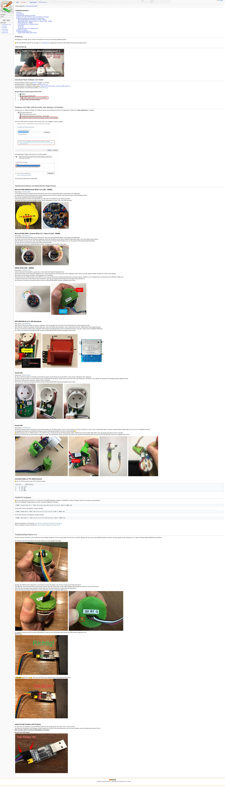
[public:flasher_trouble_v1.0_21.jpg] (95, 611)
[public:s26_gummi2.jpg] (143, 456)
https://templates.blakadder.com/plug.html (48, 525)
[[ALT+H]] (7, 7)
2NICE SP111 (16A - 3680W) (25, 22)
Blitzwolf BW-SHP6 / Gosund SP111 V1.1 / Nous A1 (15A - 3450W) (35, 21)
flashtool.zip (35, 82)
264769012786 (25, 427)
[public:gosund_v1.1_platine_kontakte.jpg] (28, 255)
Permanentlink (5, 30)
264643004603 (25, 323)
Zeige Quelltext (33, 2)
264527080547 (25, 236)
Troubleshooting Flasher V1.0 (23, 31)
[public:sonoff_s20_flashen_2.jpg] (76, 401)
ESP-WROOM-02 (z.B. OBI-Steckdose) (28, 24)
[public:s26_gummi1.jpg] (113, 456)
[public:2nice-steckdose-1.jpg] (33, 299)
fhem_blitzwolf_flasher (32, 6)
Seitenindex (4, 27)
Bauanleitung (45, 42)
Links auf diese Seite (6, 24)
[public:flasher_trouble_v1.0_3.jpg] (41, 698)
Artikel (17, 2)
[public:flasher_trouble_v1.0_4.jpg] (41, 655)
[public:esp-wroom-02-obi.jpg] (28, 350)
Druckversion (5, 29)
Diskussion (23, 2)
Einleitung (18, 12)
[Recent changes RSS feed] (112, 779)
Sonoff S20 (21, 25)
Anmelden (221, 0)
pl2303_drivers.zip (43, 84)
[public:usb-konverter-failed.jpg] (41, 753)
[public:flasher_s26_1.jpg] (41, 456)
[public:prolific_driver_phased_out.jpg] (37, 115)
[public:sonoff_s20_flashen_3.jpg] (25, 401)
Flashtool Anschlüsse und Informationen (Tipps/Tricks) (30, 18)
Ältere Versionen (42, 2)
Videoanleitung (20, 14)
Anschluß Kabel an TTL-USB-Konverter (28, 28)
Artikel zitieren (5, 32)
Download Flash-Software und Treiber (25, 15)
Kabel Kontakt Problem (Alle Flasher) (27, 32)
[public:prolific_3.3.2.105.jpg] (37, 165)
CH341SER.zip (42, 87)
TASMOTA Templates (21, 30)
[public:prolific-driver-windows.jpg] (33, 96)
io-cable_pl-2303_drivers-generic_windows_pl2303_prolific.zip (54, 86)
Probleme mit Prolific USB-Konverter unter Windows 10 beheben (32, 17)
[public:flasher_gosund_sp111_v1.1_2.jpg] (55, 255)
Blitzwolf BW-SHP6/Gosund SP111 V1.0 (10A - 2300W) (32, 19)
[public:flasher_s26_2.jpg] (83, 456)
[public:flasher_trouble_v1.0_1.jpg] (41, 561)
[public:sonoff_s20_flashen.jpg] (49, 401)
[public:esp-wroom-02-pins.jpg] (91, 350)
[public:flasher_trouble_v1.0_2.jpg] (41, 611)
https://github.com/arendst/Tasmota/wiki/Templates (48, 523)
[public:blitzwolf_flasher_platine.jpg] (55, 215)
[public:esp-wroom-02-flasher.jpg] (60, 350)
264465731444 (25, 192)
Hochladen (4, 26)
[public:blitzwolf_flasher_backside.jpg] (28, 215)
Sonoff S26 (21, 27)
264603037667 (25, 270)
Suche (2, 16)
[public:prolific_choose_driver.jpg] (37, 137)
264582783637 (25, 375)
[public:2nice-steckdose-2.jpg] (69, 299)
